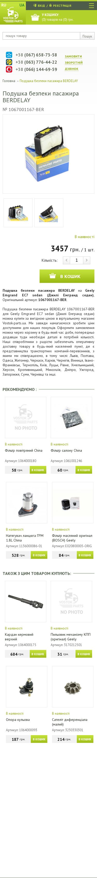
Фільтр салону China (66, 450)
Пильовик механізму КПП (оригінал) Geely (71, 636)
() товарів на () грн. (57, 17)
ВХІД (41, 6)
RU (3, 5)
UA (22, 5)
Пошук (87, 36)
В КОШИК (38, 470)
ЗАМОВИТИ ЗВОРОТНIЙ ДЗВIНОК (74, 62)
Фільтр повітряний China (23, 450)
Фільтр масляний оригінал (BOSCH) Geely (72, 538)
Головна (9, 81)
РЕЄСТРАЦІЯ (62, 6)
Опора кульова (18, 719)
